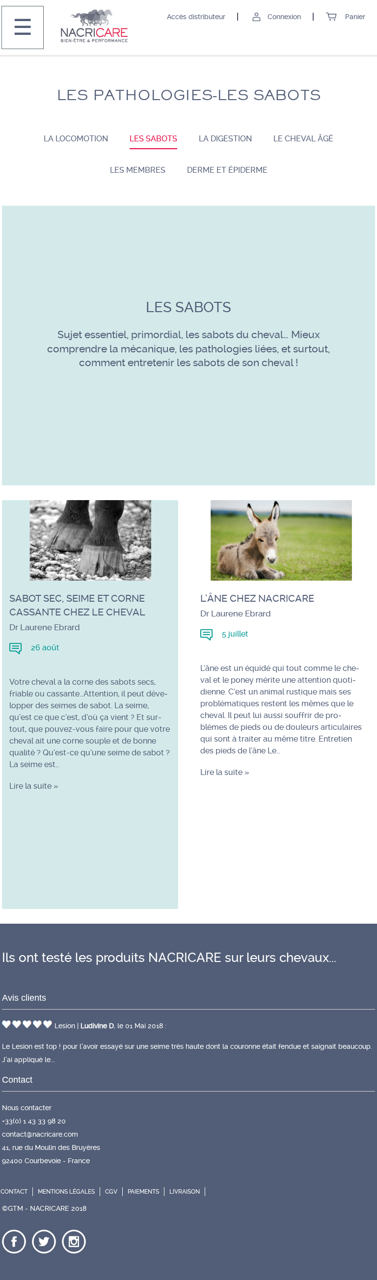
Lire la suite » (33, 786)
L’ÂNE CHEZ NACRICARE (257, 598)
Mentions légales (66, 1191)
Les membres (137, 170)
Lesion (65, 1026)
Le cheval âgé (303, 138)
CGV (111, 1191)
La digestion (225, 138)
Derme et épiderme (227, 170)
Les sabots (153, 138)
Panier (354, 17)
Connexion (285, 17)
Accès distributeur (197, 17)
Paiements (143, 1191)
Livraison (184, 1191)
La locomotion (76, 138)
